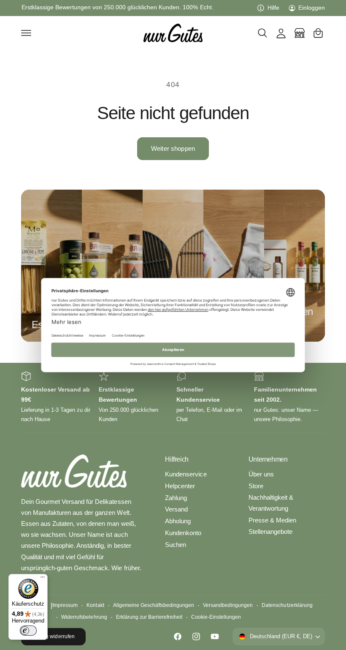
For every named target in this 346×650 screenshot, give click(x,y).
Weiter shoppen (173, 148)
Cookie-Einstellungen (216, 617)
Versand (176, 509)
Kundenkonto (183, 533)
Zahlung (176, 498)
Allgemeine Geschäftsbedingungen (153, 605)
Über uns (261, 474)
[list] (173, 397)
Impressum (65, 605)
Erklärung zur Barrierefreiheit (149, 617)
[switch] (28, 631)
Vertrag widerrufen (53, 636)
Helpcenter (180, 486)
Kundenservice (185, 474)
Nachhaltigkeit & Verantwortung (271, 503)
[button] (26, 33)
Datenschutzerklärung (287, 605)
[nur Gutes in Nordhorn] (299, 33)
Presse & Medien (272, 520)
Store (256, 486)
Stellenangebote (270, 531)
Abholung (178, 521)
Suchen (175, 544)
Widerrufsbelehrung (84, 617)
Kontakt (95, 605)
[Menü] (43, 579)
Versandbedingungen (228, 605)
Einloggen (311, 8)
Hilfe (273, 8)
